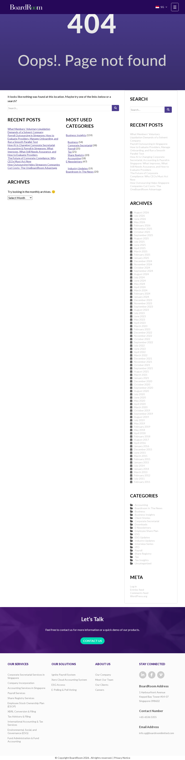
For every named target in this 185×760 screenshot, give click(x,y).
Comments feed (139, 592)
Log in (133, 586)
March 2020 (140, 407)
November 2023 (143, 303)
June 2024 (140, 280)
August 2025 (141, 238)
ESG (137, 534)
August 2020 (141, 390)
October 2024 (142, 267)
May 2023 (139, 319)
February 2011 (142, 481)
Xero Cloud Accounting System (69, 679)
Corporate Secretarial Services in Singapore (26, 676)
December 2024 (143, 261)
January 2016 (141, 446)
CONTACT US (92, 640)
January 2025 (141, 257)
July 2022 (139, 345)
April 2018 (140, 433)
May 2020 (139, 400)
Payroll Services (16, 693)
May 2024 (139, 283)
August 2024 (141, 274)
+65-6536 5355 (148, 717)
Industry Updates (78, 168)
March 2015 (140, 455)
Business (73, 142)
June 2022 (140, 348)
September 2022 (143, 342)
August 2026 (141, 212)
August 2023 (141, 309)
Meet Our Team (104, 679)
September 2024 (143, 270)
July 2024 (139, 277)
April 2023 (140, 322)
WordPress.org (138, 596)
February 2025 (142, 254)
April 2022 (140, 351)
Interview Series (144, 543)
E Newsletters (74, 161)
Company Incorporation (21, 682)
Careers (99, 689)
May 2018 (139, 429)
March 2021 (140, 374)
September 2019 (143, 413)
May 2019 (139, 423)
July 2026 (139, 215)
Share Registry (76, 155)
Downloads (141, 524)
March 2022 (140, 355)
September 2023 (143, 306)
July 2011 (139, 478)
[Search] (115, 108)
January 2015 (141, 462)
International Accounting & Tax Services (25, 723)
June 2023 (140, 316)
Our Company (103, 674)
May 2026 (139, 222)
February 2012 (142, 475)
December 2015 (143, 449)
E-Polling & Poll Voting (64, 689)
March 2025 (140, 251)
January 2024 (141, 296)
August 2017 (141, 439)
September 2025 (143, 235)
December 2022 (143, 332)
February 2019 (142, 426)
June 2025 (140, 244)
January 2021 (141, 377)
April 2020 (140, 403)
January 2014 (141, 468)
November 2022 (143, 335)
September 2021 (143, 368)
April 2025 (140, 248)
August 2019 (141, 416)
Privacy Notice (122, 757)
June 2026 (140, 218)
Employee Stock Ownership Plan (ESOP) (26, 705)
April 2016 (140, 442)
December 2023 (143, 300)
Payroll (71, 148)
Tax (70, 151)
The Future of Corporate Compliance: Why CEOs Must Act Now (149, 176)
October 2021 (142, 364)
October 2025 (142, 231)
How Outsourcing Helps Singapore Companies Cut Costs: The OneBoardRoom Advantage (34, 166)
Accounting (74, 158)
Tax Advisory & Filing (19, 716)
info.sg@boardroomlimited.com (156, 733)
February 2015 (142, 459)
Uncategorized (143, 563)
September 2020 (143, 387)
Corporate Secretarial (80, 145)
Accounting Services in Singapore (26, 687)
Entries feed (137, 589)
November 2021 (143, 361)
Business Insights (76, 135)
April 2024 (140, 287)
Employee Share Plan (146, 530)
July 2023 (139, 313)
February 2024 (142, 293)
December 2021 (143, 358)
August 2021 (141, 371)
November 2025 (143, 228)
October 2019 (142, 410)
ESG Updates (142, 537)
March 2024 (140, 290)
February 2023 (142, 329)
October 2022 (142, 339)
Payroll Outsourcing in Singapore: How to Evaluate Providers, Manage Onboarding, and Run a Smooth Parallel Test (33, 138)
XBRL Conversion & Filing (22, 711)
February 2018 (142, 436)
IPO (137, 547)
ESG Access (58, 684)
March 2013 (140, 472)
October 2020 (142, 384)
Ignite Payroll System (63, 674)
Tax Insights (142, 560)
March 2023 (140, 326)
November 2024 (143, 264)
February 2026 (142, 225)
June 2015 (140, 452)
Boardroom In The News (80, 171)
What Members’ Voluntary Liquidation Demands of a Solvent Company (29, 130)
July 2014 (139, 465)
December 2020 (143, 381)
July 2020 (139, 394)
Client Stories (142, 517)
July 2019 (139, 420)
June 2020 (140, 397)
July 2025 (139, 241)
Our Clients (101, 684)
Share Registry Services (21, 698)
